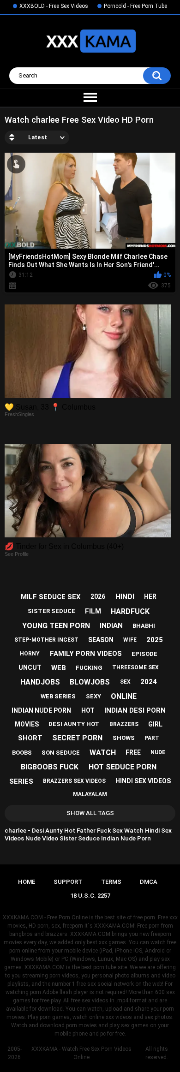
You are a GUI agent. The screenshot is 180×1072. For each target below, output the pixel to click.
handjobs (40, 682)
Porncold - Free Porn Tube (135, 6)
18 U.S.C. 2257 (90, 895)
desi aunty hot (73, 724)
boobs (22, 752)
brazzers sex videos (74, 781)
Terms (111, 881)
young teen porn (56, 625)
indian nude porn (41, 710)
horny (30, 653)
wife (130, 640)
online (124, 696)
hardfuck (130, 611)
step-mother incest (46, 640)
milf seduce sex (51, 597)
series (21, 781)
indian (111, 625)
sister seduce (51, 610)
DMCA (148, 881)
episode (144, 653)
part (151, 738)
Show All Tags (90, 813)
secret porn (77, 737)
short (30, 738)
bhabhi (143, 625)
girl (155, 724)
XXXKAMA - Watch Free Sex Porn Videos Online (81, 1053)
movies (27, 724)
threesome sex (135, 667)
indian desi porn (135, 710)
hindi (124, 596)
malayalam (90, 794)
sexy (93, 696)
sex (125, 682)
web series (58, 696)
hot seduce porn (122, 766)
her (150, 596)
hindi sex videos (143, 781)
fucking (89, 667)
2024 (148, 682)
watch (103, 752)
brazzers (123, 724)
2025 (154, 640)
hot (88, 710)
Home (26, 881)
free (133, 752)
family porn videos (86, 653)
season (101, 639)
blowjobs (90, 682)
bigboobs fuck (49, 766)
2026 (97, 596)
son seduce (61, 752)
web (58, 668)
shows (124, 737)
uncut (30, 667)
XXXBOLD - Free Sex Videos (53, 6)
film (93, 611)
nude (157, 752)
